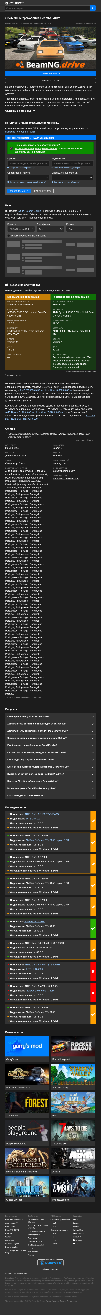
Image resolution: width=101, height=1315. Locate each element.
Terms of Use (78, 1230)
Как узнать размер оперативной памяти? (27, 182)
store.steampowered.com (66, 478)
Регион (70, 224)
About (75, 1219)
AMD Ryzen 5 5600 (34, 921)
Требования (33, 1216)
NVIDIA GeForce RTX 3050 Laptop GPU (47, 840)
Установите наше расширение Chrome (36, 148)
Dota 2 (30, 1248)
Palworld (8, 1233)
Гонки (22, 463)
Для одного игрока (15, 455)
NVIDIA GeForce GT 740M (40, 990)
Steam (90, 440)
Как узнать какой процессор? (22, 167)
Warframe (8, 1236)
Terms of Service (66, 1301)
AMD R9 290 (59, 331)
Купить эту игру (50, 80)
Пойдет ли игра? (14, 3)
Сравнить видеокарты (59, 1230)
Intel (54, 1226)
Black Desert (10, 1226)
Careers (76, 1223)
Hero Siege (9, 1240)
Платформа (43, 224)
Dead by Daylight (11, 1247)
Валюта (11, 224)
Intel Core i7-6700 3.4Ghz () (50, 412)
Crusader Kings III (12, 1243)
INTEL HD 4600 (34, 969)
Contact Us (77, 1236)
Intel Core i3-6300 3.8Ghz (58, 390)
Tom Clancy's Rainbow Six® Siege (15, 1251)
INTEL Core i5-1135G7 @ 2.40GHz (43, 814)
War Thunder (32, 1251)
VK (76, 1243)
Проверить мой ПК (50, 73)
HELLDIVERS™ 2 (12, 1230)
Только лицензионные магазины (28, 235)
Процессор (13, 158)
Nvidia (55, 1243)
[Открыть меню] (93, 3)
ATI (54, 1236)
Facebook (78, 1240)
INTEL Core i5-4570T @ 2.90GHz (42, 964)
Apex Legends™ (11, 1223)
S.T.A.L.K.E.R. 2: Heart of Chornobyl (38, 1226)
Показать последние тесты (20, 131)
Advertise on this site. (50, 1269)
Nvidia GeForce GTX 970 (71, 332)
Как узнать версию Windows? (66, 182)
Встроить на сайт (14, 376)
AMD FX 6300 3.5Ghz (19, 312)
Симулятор (11, 463)
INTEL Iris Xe (33, 818)
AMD (54, 1223)
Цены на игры (11, 1216)
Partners (76, 1226)
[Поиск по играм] (93, 8)
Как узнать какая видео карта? (67, 167)
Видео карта (58, 158)
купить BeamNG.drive (29, 210)
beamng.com (59, 463)
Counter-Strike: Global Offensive (36, 1220)
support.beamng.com (64, 470)
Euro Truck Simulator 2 (13, 1219)
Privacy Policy (78, 1233)
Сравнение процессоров (60, 1219)
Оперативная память (19, 172)
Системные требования (29, 23)
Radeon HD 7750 (16, 331)
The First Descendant (36, 1245)
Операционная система (64, 172)
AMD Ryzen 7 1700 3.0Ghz (67, 312)
